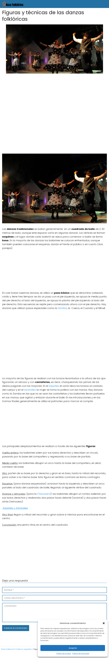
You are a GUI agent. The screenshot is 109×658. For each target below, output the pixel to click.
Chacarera (44, 493)
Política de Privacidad (80, 653)
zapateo (54, 386)
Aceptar (73, 648)
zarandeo (30, 389)
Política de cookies (63, 653)
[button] (103, 623)
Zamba (62, 308)
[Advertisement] (54, 95)
